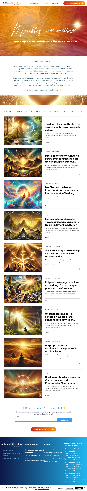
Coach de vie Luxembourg (73, 462)
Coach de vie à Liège (71, 477)
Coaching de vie (22, 111)
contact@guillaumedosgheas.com (34, 460)
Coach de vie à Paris (71, 460)
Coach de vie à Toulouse (72, 457)
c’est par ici (68, 85)
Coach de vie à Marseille (72, 449)
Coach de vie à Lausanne (72, 475)
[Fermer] (85, 488)
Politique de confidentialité (42, 489)
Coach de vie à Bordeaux (72, 482)
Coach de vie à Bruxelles (72, 473)
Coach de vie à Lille (71, 453)
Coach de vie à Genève (72, 455)
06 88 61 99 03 (34, 455)
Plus (72, 111)
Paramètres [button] (60, 488)
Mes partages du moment (52, 453)
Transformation (36, 111)
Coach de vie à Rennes (72, 466)
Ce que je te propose (51, 455)
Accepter (79, 488)
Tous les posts (8, 111)
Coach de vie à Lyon (71, 451)
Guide (56, 111)
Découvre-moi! (49, 450)
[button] (50, 3)
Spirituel (64, 111)
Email (17, 417)
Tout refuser (69, 488)
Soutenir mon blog (50, 461)
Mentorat (47, 111)
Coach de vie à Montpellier (73, 469)
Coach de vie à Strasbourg (73, 464)
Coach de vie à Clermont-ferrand (73, 480)
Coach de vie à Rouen (71, 471)
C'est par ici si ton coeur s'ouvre (52, 458)
